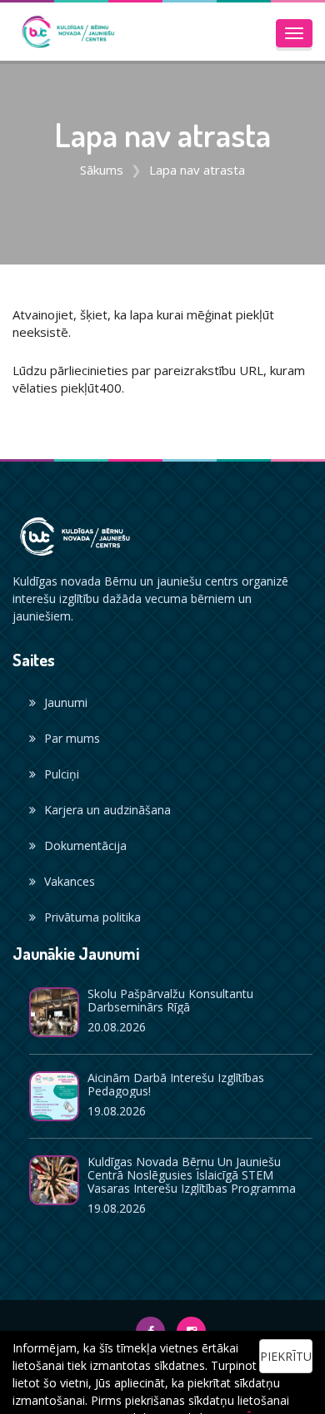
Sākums (101, 169)
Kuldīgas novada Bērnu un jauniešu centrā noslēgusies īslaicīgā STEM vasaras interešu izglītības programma (192, 1175)
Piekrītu (286, 1356)
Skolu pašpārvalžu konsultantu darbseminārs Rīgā (170, 1000)
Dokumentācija (85, 845)
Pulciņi (61, 774)
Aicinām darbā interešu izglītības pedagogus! (176, 1084)
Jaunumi (66, 702)
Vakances (69, 881)
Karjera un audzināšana (107, 810)
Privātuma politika (92, 917)
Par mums (72, 738)
